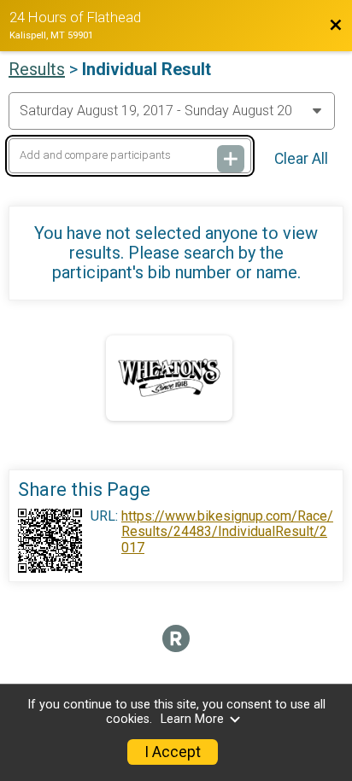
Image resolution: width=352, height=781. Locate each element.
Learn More (192, 719)
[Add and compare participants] (230, 158)
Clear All (301, 158)
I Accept (172, 752)
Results (37, 69)
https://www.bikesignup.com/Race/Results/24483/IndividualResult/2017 (227, 532)
